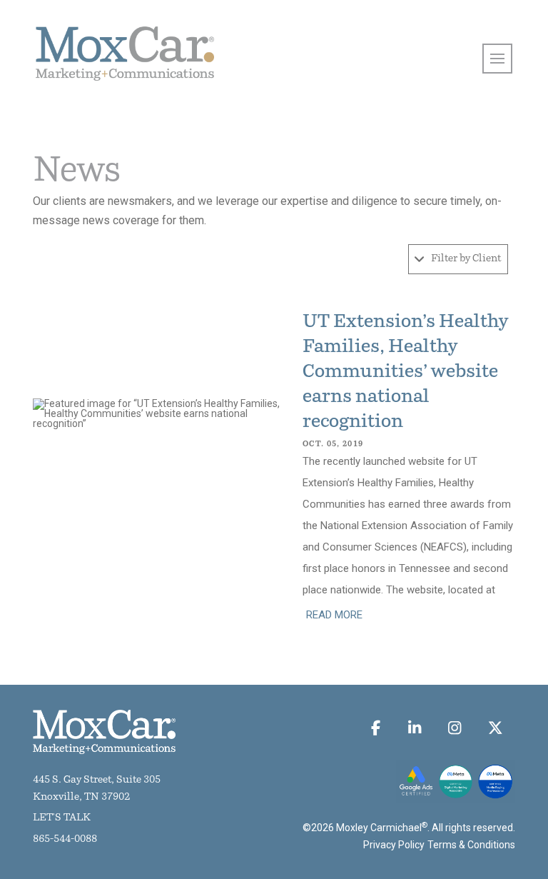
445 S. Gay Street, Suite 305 (97, 780)
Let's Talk (62, 818)
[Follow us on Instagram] (455, 727)
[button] (458, 259)
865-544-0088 (65, 839)
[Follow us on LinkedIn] (414, 727)
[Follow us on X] (495, 727)
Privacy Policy (394, 844)
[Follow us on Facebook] (376, 727)
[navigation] (497, 59)
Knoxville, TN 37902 (81, 797)
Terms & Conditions (471, 844)
